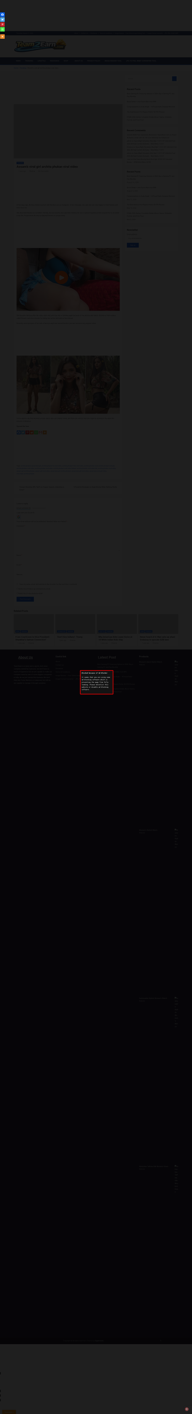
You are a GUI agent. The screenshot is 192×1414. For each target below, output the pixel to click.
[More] (2, 36)
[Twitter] (2, 19)
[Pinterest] (2, 24)
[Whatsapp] (2, 29)
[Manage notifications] (187, 1409)
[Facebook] (2, 14)
